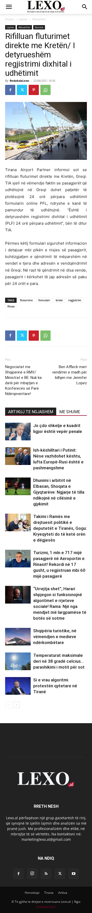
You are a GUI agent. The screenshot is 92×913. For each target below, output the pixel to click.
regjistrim (74, 300)
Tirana (48, 892)
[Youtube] (73, 874)
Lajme (23, 19)
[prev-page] (8, 705)
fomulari (44, 300)
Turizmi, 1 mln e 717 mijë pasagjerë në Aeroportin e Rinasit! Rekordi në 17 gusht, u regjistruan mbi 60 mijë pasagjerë (59, 564)
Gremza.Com (46, 907)
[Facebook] (10, 90)
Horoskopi (32, 892)
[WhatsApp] (45, 90)
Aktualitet (39, 19)
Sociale (39, 27)
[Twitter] (22, 90)
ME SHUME (69, 411)
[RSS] (46, 874)
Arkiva (62, 892)
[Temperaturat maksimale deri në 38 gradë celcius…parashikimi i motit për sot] (18, 661)
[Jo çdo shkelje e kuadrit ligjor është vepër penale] (18, 431)
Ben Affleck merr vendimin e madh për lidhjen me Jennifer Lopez (69, 375)
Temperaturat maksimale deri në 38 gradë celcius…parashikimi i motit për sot (59, 661)
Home (9, 19)
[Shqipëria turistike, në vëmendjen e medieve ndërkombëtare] (18, 637)
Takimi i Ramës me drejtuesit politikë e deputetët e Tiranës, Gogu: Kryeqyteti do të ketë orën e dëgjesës (60, 528)
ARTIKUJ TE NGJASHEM (30, 411)
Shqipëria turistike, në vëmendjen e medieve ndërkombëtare (54, 636)
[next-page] (16, 705)
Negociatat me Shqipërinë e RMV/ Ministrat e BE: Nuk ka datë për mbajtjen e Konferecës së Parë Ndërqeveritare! (23, 380)
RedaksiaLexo (19, 80)
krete (59, 300)
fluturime (26, 300)
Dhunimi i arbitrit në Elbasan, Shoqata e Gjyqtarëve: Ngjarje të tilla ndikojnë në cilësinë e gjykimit (58, 492)
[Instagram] (32, 873)
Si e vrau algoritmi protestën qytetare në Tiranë (55, 685)
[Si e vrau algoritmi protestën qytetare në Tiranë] (18, 686)
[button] (9, 7)
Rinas (11, 306)
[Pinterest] (34, 90)
